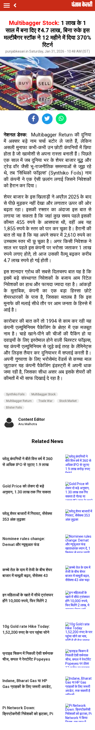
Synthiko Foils (15, 394)
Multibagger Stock (43, 394)
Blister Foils (14, 407)
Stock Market (68, 401)
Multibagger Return (19, 401)
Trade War (45, 401)
